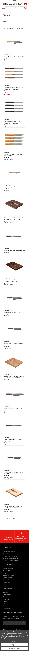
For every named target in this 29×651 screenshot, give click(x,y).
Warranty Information (8, 575)
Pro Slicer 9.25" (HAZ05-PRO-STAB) (14, 250)
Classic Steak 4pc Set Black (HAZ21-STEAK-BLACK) (12, 122)
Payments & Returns (8, 570)
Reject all (14, 645)
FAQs (4, 584)
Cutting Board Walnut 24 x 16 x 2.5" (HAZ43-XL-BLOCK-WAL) (13, 218)
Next (14, 518)
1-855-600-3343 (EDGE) (11, 556)
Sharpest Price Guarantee (9, 573)
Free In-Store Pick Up (8, 553)
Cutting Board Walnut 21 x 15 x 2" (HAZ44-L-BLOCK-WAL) (14, 280)
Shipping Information (8, 568)
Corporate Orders (7, 579)
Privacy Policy (4, 638)
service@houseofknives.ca (11, 558)
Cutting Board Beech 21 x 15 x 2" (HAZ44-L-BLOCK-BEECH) (14, 507)
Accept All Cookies (14, 648)
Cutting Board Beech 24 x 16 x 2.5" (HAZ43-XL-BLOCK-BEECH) (14, 376)
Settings (14, 641)
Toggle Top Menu (14, 0)
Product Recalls (6, 582)
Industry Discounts (7, 577)
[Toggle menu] (3, 7)
